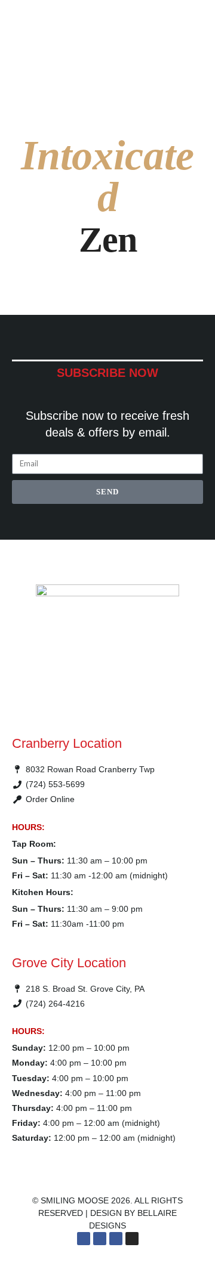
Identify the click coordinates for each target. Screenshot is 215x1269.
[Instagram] (132, 1238)
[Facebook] (83, 1238)
